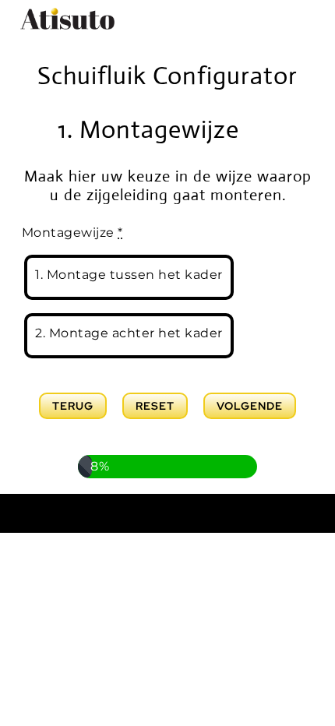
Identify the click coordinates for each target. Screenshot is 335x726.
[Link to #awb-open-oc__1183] (258, 129)
